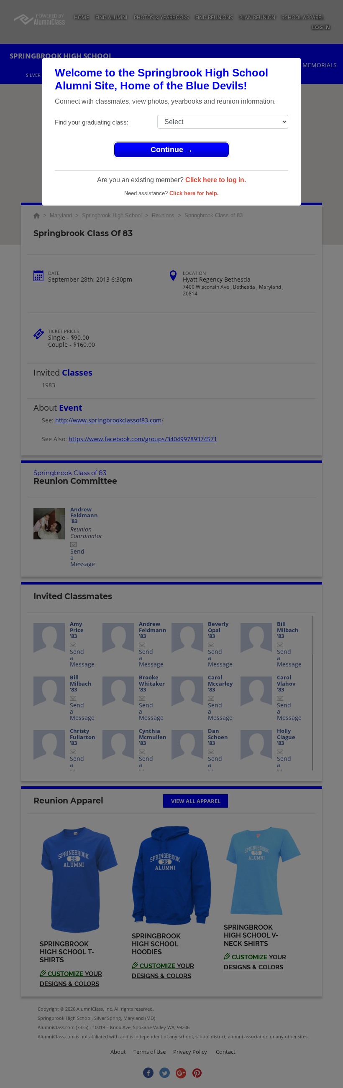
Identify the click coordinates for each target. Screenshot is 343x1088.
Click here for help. (194, 193)
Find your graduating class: (91, 122)
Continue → (172, 149)
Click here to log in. (215, 179)
